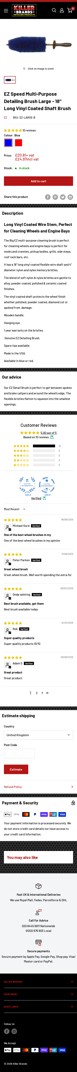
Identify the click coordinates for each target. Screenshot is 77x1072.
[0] (69, 10)
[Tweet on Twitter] (63, 197)
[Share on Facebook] (48, 197)
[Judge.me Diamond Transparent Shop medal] (47, 485)
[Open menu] (6, 10)
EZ (5, 117)
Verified (36, 498)
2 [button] (37, 693)
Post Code (10, 745)
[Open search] (54, 10)
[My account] (62, 10)
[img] (13, 520)
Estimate (16, 769)
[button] (13, 130)
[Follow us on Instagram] (14, 1031)
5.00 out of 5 (49, 432)
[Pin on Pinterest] (55, 197)
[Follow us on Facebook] (6, 1031)
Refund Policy (13, 787)
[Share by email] (70, 197)
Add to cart (38, 181)
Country (9, 726)
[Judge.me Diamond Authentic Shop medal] (27, 485)
